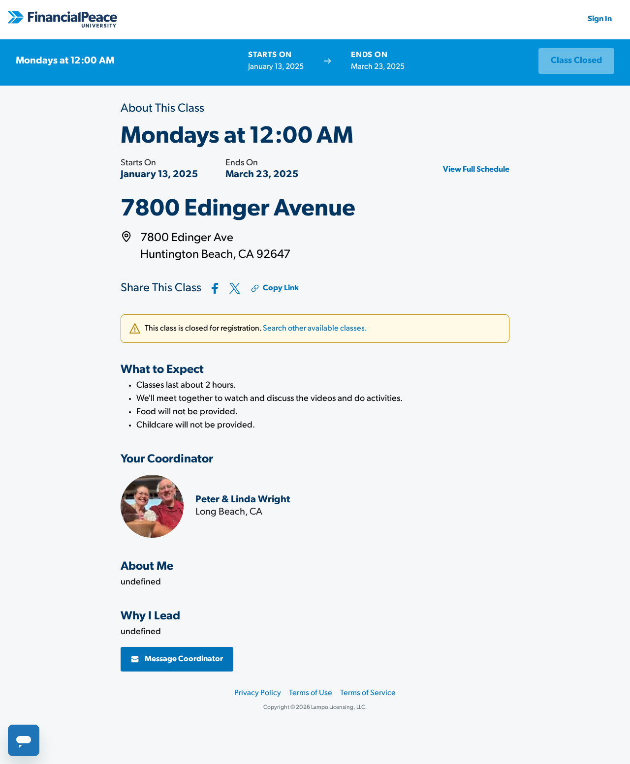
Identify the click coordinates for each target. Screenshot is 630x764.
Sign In (600, 19)
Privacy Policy (257, 693)
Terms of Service (368, 693)
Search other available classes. (315, 329)
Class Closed (576, 61)
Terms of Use (310, 693)
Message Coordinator (184, 659)
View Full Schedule (476, 170)
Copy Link (281, 288)
